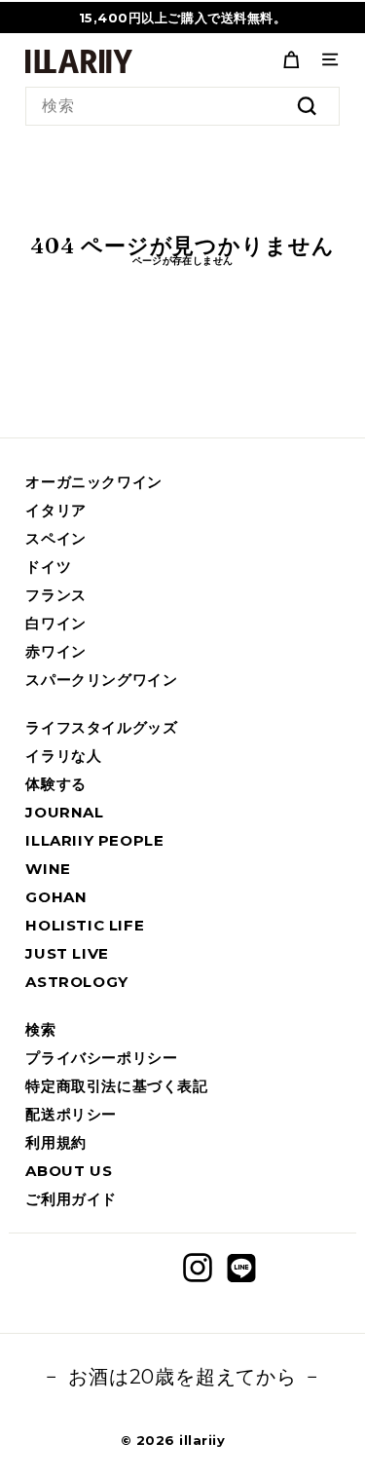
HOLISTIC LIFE (84, 925)
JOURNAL (64, 812)
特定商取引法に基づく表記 (116, 1086)
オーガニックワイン (93, 482)
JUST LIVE (66, 953)
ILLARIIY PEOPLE (94, 840)
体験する (55, 784)
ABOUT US (68, 1170)
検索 (40, 1029)
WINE (47, 868)
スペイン (55, 538)
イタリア (55, 510)
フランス (55, 595)
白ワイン (55, 623)
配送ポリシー (71, 1114)
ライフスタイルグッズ (101, 727)
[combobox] (182, 106)
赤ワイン (55, 651)
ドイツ (48, 566)
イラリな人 (63, 755)
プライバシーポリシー (101, 1057)
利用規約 (55, 1142)
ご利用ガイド (71, 1199)
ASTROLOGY (76, 981)
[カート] (291, 59)
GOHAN (56, 897)
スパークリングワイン (101, 679)
